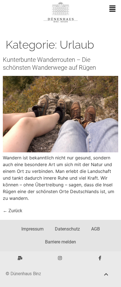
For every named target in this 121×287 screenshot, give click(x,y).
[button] (112, 9)
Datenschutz (67, 229)
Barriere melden (60, 242)
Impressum (32, 229)
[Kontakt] (20, 258)
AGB (95, 229)
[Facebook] (100, 258)
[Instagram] (60, 258)
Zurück (12, 210)
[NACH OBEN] (106, 274)
